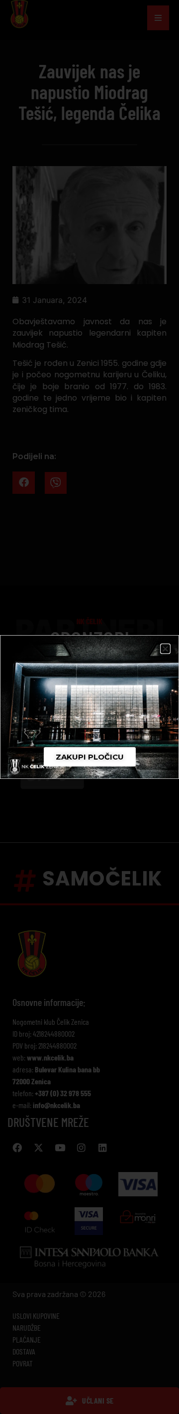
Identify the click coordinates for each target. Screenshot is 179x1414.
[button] (165, 648)
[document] (89, 707)
